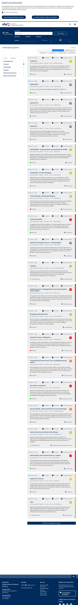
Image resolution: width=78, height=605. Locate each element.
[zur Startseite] (12, 24)
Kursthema (17, 31)
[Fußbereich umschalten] (73, 576)
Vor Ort (18, 36)
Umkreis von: (45, 40)
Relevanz (39, 50)
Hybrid (39, 36)
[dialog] (39, 11)
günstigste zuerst (62, 52)
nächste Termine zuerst (58, 50)
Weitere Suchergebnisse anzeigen (52, 523)
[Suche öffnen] (70, 24)
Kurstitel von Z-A (52, 52)
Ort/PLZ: (17, 40)
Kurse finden (60, 33)
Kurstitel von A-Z (43, 52)
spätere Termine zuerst (70, 50)
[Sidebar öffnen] (74, 24)
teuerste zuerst (72, 52)
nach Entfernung (47, 50)
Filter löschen (13, 58)
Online (28, 36)
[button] (51, 47)
